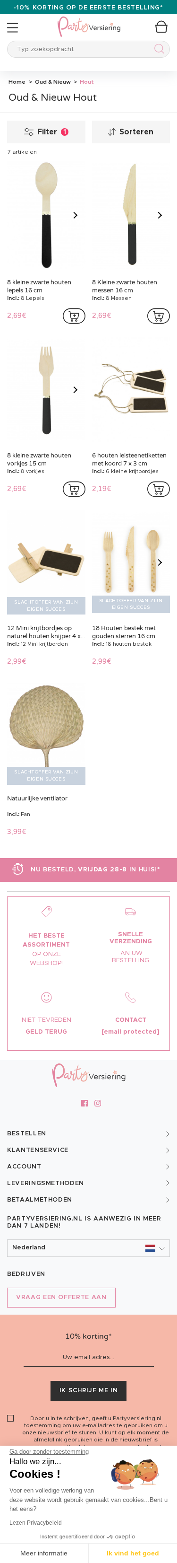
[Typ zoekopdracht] (157, 50)
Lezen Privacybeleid (35, 1522)
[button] (88, 1248)
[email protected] (130, 1032)
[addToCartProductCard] (74, 316)
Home (17, 82)
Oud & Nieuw (52, 82)
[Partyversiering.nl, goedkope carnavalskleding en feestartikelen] (88, 21)
